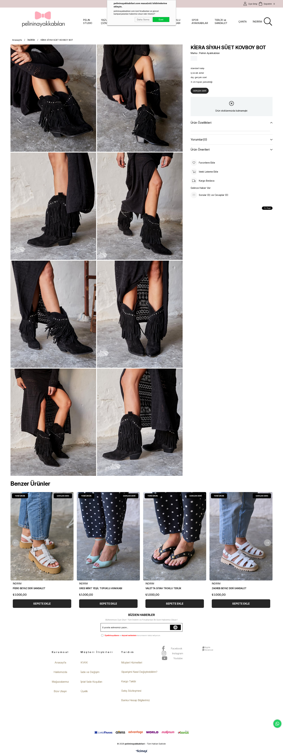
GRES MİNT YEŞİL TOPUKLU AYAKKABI (100, 588)
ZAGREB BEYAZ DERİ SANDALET (229, 588)
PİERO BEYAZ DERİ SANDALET (29, 588)
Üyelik (84, 691)
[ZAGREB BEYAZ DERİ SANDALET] (241, 536)
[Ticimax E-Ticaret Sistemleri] (141, 751)
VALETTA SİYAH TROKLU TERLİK (163, 588)
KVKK (84, 662)
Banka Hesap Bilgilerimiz (135, 700)
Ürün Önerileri (200, 149)
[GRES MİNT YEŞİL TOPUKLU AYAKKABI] (108, 536)
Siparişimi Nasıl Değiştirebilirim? (139, 671)
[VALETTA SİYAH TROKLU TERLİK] (174, 536)
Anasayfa (60, 662)
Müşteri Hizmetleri (131, 662)
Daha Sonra (143, 19)
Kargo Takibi (128, 681)
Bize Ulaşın (60, 691)
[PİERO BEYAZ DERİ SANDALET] (42, 536)
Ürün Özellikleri (201, 122)
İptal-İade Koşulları (91, 681)
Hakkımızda (60, 672)
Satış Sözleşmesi (131, 690)
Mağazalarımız (60, 681)
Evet (161, 19)
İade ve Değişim (90, 672)
